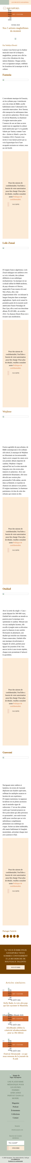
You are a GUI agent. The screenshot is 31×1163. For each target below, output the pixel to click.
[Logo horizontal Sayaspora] (11, 7)
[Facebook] (4, 936)
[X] (7, 936)
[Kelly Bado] (3, 990)
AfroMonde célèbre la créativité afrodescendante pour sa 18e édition (15, 1030)
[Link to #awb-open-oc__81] (26, 8)
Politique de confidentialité (15, 1161)
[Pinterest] (14, 936)
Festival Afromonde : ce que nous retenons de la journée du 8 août (15, 1056)
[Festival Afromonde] (3, 1041)
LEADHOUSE (15, 1159)
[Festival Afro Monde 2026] (13, 1015)
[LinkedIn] (11, 936)
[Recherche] (3, 2)
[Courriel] (17, 936)
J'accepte (15, 204)
